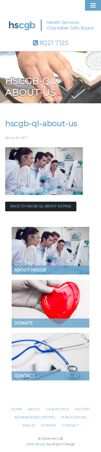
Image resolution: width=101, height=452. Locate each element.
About (34, 409)
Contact (70, 425)
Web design (36, 444)
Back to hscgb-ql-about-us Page (40, 206)
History (82, 409)
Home (16, 409)
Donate (48, 425)
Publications (74, 417)
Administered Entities (34, 417)
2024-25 (28, 425)
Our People (57, 409)
